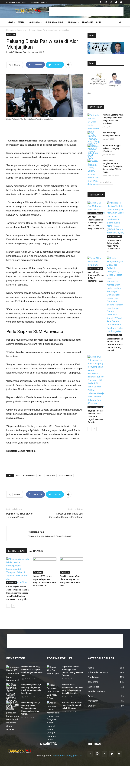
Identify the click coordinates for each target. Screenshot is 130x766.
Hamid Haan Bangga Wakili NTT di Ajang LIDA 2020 (111, 148)
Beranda (10, 30)
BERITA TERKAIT (16, 551)
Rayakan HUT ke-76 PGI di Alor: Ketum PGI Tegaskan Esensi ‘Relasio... (96, 416)
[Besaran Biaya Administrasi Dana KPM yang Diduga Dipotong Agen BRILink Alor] (53, 691)
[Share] (110, 2)
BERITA (21, 22)
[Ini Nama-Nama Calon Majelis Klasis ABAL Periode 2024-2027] (115, 219)
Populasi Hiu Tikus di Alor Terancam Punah (19, 515)
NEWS (10, 22)
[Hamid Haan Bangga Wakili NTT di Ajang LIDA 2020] (94, 148)
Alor (18, 475)
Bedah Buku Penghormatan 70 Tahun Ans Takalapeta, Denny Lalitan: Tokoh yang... (113, 166)
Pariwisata (21, 30)
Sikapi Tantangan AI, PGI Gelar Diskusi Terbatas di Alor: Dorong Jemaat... (115, 344)
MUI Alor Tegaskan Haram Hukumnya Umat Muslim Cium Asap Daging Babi (96, 222)
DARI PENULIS (36, 551)
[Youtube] (121, 2)
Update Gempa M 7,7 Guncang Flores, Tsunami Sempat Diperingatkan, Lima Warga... (30, 708)
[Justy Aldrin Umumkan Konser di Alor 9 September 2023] (96, 263)
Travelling (87, 22)
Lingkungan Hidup (54, 22)
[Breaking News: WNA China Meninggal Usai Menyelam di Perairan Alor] (71, 565)
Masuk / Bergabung (39, 2)
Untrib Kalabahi (65, 475)
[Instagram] (105, 2)
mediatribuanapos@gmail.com (67, 755)
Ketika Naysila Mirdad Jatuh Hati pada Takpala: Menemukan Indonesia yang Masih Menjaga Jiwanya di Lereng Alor (17, 592)
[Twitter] (116, 2)
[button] (120, 22)
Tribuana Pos (19, 52)
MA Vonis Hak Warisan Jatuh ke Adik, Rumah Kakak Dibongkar (72, 705)
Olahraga (34, 22)
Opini (98, 22)
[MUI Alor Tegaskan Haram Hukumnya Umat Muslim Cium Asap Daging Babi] (96, 207)
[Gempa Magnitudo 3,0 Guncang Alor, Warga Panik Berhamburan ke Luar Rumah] (12, 696)
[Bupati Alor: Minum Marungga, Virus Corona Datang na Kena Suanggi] (53, 670)
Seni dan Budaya (95, 213)
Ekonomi (72, 22)
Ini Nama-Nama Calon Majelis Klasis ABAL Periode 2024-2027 (114, 246)
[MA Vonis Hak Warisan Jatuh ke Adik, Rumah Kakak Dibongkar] (53, 722)
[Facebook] (100, 2)
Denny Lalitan (29, 475)
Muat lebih (104, 182)
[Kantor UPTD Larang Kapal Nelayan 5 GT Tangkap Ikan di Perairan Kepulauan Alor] (44, 565)
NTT (40, 475)
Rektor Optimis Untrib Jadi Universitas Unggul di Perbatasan (66, 515)
